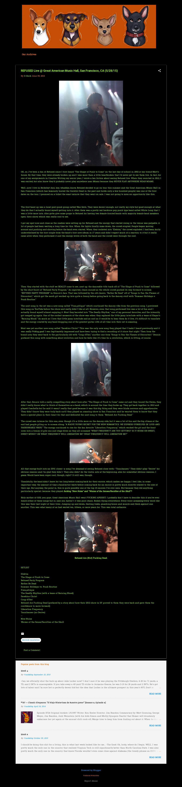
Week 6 (24, 734)
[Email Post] (22, 634)
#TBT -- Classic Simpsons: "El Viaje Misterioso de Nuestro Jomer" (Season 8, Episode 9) (63, 702)
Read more (155, 693)
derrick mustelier (31, 640)
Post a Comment (32, 650)
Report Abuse (91, 781)
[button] (159, 71)
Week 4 (24, 671)
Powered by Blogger (91, 770)
